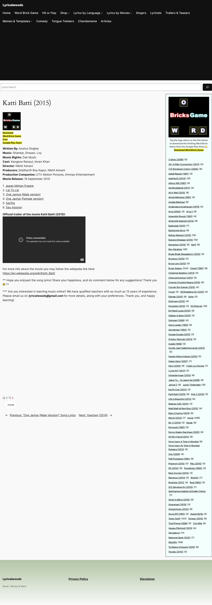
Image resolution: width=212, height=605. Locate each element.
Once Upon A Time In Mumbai (185, 441)
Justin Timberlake (194, 384)
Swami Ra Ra (198, 514)
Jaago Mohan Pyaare (19, 185)
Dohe (193, 296)
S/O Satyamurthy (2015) (182, 487)
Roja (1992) (197, 482)
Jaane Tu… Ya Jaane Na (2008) (186, 380)
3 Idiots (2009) (177, 159)
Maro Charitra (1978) (180, 413)
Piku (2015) (197, 463)
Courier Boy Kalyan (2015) (183, 287)
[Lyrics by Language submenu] (102, 13)
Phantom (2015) (178, 463)
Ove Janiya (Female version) (25, 198)
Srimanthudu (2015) (180, 509)
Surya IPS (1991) (178, 514)
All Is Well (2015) (178, 192)
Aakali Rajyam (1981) (180, 173)
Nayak (191, 422)
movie (11, 404)
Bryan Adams (178, 268)
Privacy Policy (78, 579)
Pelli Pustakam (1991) (181, 458)
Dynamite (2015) (178, 306)
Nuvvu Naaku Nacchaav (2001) (185, 432)
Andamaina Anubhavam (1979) (185, 206)
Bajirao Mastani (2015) (182, 235)
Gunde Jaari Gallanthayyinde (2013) (186, 350)
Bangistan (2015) (179, 244)
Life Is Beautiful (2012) (181, 399)
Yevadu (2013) (177, 551)
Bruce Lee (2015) (179, 263)
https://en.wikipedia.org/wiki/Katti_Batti (29, 273)
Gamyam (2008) (178, 320)
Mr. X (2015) (176, 422)
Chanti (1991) (199, 268)
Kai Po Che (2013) (179, 389)
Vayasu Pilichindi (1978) (182, 528)
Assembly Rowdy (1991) (182, 216)
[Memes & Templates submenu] (31, 21)
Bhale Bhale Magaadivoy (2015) (186, 254)
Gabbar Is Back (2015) (181, 315)
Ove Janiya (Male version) (23, 194)
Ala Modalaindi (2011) (181, 187)
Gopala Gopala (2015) (181, 334)
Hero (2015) (176, 366)
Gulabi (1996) (177, 343)
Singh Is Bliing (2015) (181, 499)
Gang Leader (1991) (180, 325)
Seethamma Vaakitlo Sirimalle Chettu (187, 493)
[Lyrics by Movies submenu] (131, 13)
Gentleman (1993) (179, 329)
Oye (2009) (176, 454)
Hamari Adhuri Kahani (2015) (184, 356)
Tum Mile (199, 523)
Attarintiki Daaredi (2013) (183, 221)
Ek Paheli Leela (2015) (181, 310)
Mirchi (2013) (177, 418)
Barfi (195, 244)
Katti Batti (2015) (178, 394)
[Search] (207, 87)
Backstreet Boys (178, 230)
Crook (173, 291)
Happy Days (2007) (180, 361)
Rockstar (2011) (178, 482)
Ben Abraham (177, 249)
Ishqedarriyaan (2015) (181, 375)
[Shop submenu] (69, 13)
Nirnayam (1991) (178, 427)
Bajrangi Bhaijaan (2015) (183, 239)
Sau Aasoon (14, 207)
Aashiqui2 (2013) (179, 178)
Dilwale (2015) (177, 296)
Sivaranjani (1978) (179, 504)
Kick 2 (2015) (199, 394)
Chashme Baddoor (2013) (183, 273)
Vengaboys (176, 532)
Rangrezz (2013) (178, 477)
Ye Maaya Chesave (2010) (183, 547)
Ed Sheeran (199, 306)
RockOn (196, 477)
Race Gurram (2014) (180, 473)
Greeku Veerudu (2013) (182, 339)
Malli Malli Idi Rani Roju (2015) (185, 408)
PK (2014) (175, 468)
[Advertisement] (106, 53)
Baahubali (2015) (178, 225)
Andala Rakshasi (178, 202)
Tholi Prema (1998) (179, 523)
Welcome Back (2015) (181, 537)
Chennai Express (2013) (182, 277)
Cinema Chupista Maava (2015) (186, 282)
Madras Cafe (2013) (180, 403)
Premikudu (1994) (195, 468)
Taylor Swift (177, 518)
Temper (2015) (197, 518)
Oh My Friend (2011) (180, 436)
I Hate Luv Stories (197, 366)
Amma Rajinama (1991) (181, 197)
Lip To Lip (12, 190)
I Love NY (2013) (178, 370)
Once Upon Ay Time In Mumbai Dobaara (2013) (184, 447)
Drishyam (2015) (178, 301)
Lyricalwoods (13, 5)
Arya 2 (191, 211)
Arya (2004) (176, 211)
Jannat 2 (174, 384)
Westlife (175, 542)
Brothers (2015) (178, 258)
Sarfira (10, 203)
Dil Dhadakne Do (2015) (194, 291)
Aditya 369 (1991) (179, 183)
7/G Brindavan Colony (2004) (185, 169)
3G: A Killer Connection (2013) (185, 164)
